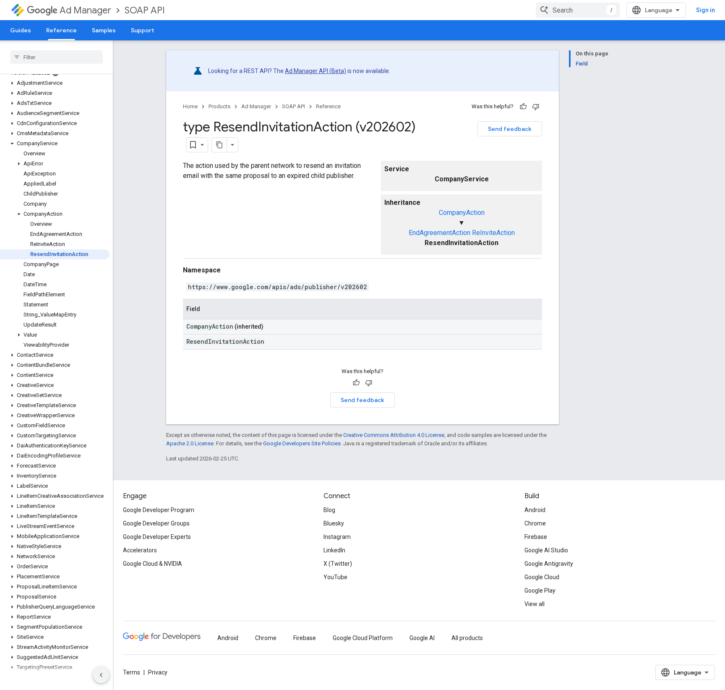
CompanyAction (462, 213)
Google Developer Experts (157, 536)
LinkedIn (334, 550)
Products (219, 106)
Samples (104, 30)
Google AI (422, 638)
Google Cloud (541, 577)
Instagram (337, 536)
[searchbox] (56, 57)
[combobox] (578, 10)
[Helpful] (523, 106)
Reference (61, 30)
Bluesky (333, 523)
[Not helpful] (535, 106)
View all (534, 604)
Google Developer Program (158, 510)
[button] (55, 83)
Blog (329, 510)
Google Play (539, 590)
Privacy (157, 672)
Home (190, 106)
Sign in (705, 10)
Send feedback (510, 129)
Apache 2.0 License (190, 443)
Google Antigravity (548, 563)
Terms (131, 672)
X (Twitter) (337, 563)
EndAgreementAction (439, 233)
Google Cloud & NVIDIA (152, 563)
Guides (20, 30)
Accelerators (140, 550)
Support (142, 30)
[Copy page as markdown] (219, 145)
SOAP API (145, 10)
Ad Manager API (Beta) (315, 71)
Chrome (535, 523)
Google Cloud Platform (363, 638)
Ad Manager (85, 10)
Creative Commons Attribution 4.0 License (393, 435)
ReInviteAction (493, 233)
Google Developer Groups (156, 523)
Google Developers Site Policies (302, 443)
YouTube (335, 577)
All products (467, 638)
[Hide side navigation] (101, 674)
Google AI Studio (546, 550)
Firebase (535, 536)
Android (534, 510)
